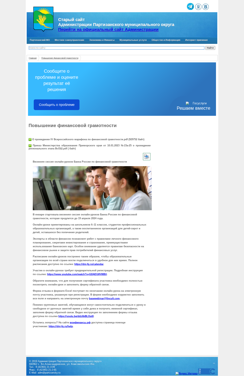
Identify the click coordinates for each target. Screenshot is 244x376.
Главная (33, 58)
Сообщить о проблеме (57, 105)
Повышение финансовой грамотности (59, 58)
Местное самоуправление (69, 40)
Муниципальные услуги (133, 40)
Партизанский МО (40, 40)
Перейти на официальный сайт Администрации (108, 29)
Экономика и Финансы (102, 40)
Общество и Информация (166, 40)
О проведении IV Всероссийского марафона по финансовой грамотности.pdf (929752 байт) (87, 139)
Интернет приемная (196, 40)
